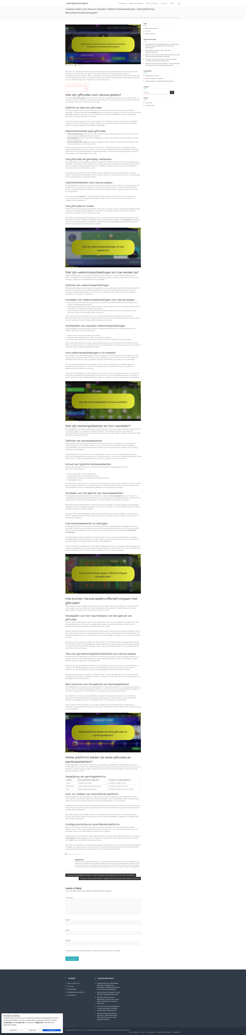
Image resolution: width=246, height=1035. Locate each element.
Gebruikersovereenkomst (75, 992)
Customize (13, 1030)
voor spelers (81, 196)
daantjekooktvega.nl (77, 3)
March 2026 (148, 102)
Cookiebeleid (71, 995)
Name (67, 920)
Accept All (51, 1030)
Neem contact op (152, 3)
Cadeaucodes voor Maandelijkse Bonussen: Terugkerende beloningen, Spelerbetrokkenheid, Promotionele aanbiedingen (162, 45)
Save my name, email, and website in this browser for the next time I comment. (94, 951)
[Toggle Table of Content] (85, 88)
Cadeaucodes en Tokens (109, 17)
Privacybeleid (71, 989)
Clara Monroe (80, 65)
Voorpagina (122, 3)
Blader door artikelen (136, 3)
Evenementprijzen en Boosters (154, 78)
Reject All (32, 1030)
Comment (69, 898)
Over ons (164, 3)
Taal (171, 3)
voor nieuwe (92, 112)
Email (67, 930)
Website (68, 940)
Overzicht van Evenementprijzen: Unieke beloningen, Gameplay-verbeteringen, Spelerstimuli (108, 1008)
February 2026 (149, 105)
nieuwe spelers (70, 838)
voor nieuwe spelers (79, 98)
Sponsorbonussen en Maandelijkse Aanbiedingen (159, 81)
